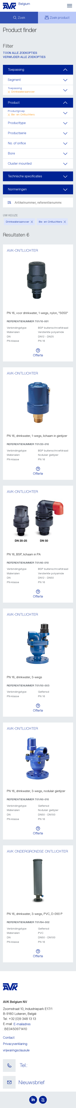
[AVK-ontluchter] (38, 280)
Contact (8, 1037)
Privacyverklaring (15, 1043)
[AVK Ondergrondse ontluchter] (38, 880)
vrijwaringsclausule (16, 1050)
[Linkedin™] (33, 1100)
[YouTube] (43, 1100)
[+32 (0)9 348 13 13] (9, 1065)
